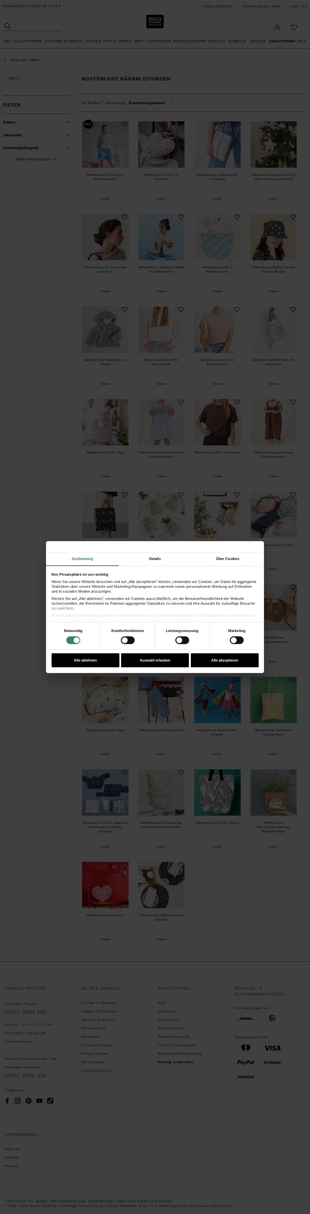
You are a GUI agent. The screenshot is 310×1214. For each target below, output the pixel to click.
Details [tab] (155, 558)
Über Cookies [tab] (227, 558)
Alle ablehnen (85, 660)
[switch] (128, 640)
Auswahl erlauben (155, 660)
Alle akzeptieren (224, 660)
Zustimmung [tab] (82, 558)
